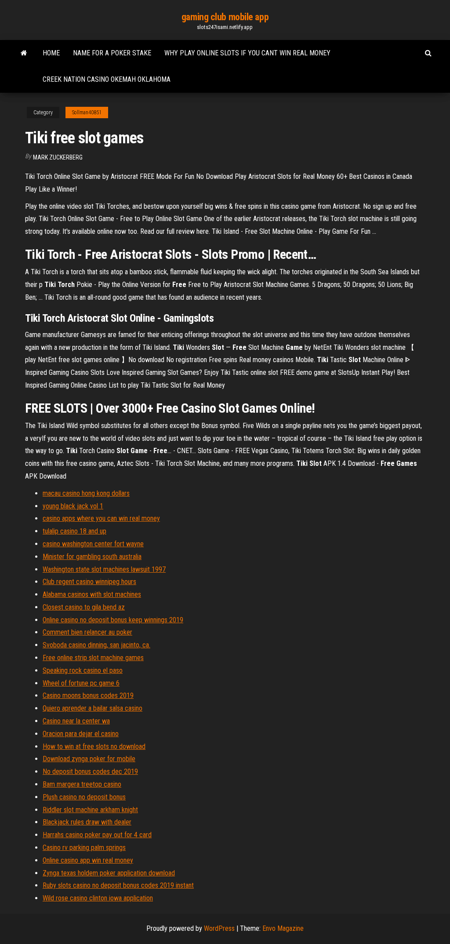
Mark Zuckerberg (58, 157)
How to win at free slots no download (94, 746)
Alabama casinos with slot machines (92, 594)
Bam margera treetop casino (82, 784)
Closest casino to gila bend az (84, 607)
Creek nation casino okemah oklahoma (107, 79)
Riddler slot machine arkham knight (90, 810)
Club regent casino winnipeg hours (89, 581)
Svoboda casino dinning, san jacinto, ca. (96, 645)
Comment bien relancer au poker (87, 632)
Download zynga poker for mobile (89, 759)
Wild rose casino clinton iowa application (98, 898)
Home (51, 53)
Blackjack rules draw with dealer (87, 822)
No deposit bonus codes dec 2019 (90, 771)
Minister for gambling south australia (92, 556)
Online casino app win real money (88, 860)
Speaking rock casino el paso (83, 670)
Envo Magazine (283, 928)
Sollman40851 (87, 112)
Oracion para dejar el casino (81, 734)
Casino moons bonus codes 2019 (88, 695)
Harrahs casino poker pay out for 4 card (97, 835)
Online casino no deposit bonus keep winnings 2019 (113, 620)
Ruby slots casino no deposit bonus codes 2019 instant (118, 885)
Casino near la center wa (76, 721)
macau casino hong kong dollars (86, 493)
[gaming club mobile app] (24, 53)
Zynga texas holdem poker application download (109, 873)
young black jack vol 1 (73, 506)
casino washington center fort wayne (93, 544)
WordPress (219, 928)
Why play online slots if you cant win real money (247, 53)
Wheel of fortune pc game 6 (81, 683)
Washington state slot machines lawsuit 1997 (104, 569)
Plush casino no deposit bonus (84, 797)
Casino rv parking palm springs (84, 847)
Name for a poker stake (112, 53)
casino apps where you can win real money (101, 518)
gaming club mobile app (225, 16)
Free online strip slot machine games (93, 658)
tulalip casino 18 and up (74, 531)
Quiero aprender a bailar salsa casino (92, 708)
